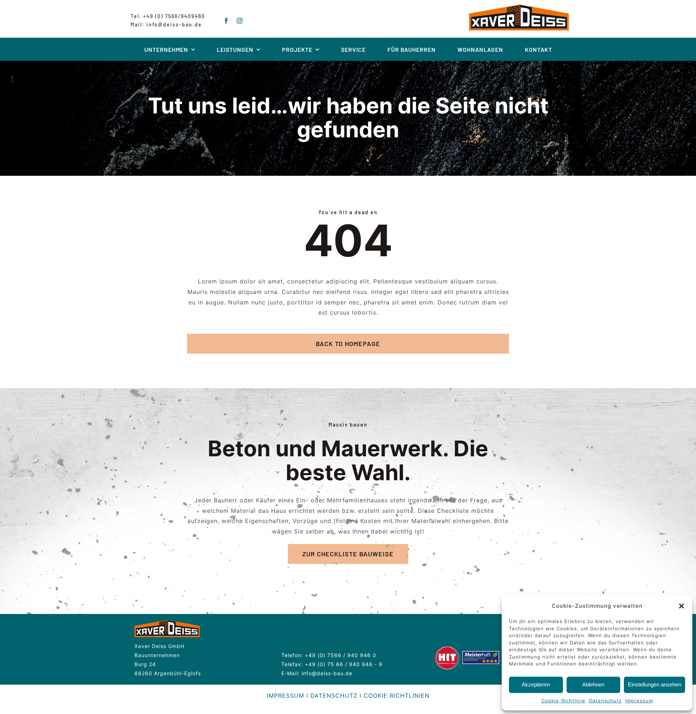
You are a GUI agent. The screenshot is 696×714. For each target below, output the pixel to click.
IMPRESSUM (285, 695)
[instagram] (240, 21)
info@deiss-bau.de (327, 673)
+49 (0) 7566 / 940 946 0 (340, 655)
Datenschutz (605, 700)
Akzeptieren (536, 684)
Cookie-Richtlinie (563, 700)
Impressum (639, 700)
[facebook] (226, 21)
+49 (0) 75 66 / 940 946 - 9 (343, 664)
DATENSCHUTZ (333, 695)
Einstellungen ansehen (654, 684)
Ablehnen (593, 684)
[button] (681, 606)
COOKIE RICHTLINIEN (397, 695)
